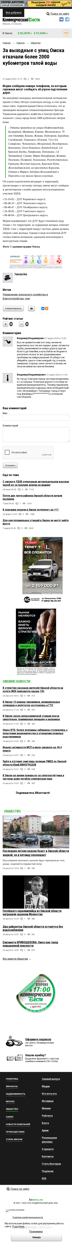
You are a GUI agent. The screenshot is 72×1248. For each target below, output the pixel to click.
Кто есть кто (49, 1093)
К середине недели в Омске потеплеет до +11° (31, 509)
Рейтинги (47, 1115)
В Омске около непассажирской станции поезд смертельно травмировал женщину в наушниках (31, 717)
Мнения (46, 1108)
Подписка (47, 1171)
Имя (5, 413)
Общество (12, 811)
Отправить (10, 465)
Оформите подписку (38, 1039)
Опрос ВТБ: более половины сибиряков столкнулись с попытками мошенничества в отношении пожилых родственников (35, 733)
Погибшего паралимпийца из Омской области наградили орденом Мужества (32, 912)
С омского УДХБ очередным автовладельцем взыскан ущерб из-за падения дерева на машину (36, 483)
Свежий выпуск (51, 1079)
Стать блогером (51, 1163)
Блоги (45, 1123)
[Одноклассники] (46, 308)
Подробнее (18, 1226)
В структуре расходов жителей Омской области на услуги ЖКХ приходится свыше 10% (33, 689)
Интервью (48, 1101)
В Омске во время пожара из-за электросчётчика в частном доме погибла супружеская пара (33, 777)
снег (27, 298)
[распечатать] (31, 310)
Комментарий (10, 425)
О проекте (48, 1149)
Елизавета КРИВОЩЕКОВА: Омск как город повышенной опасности (30, 944)
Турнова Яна (20, 274)
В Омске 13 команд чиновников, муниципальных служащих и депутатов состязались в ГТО (31, 703)
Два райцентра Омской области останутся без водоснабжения (33, 928)
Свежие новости (16, 681)
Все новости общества (15, 958)
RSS (44, 1178)
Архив (45, 1130)
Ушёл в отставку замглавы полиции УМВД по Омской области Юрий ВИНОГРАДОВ (34, 763)
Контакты (48, 1156)
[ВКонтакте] (42, 308)
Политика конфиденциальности (28, 1217)
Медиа (46, 1086)
